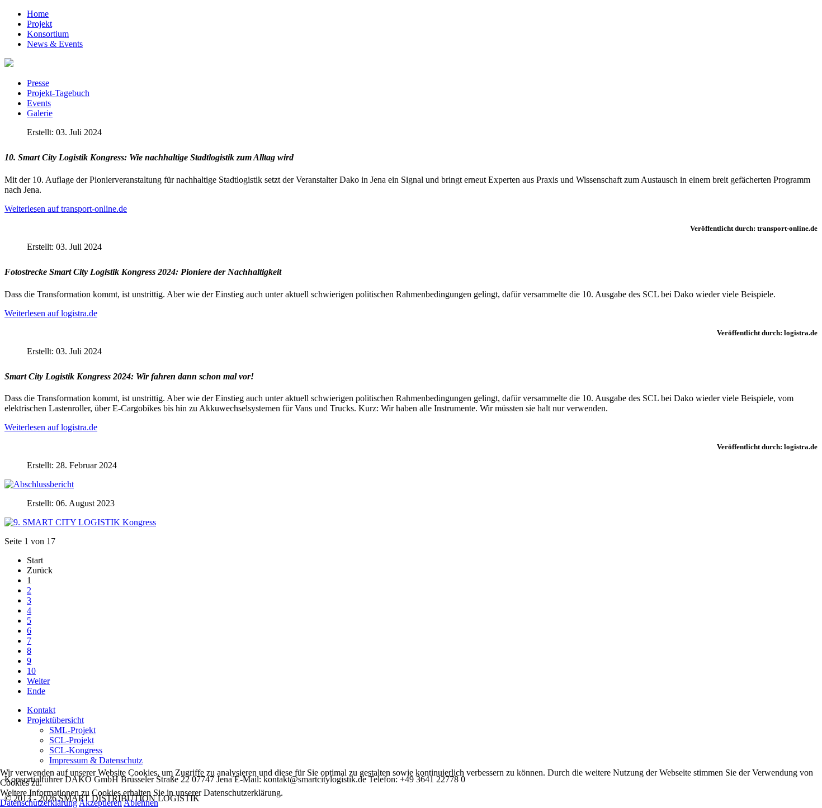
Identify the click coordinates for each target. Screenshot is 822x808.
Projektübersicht (55, 720)
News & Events (55, 44)
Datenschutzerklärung (38, 802)
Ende (36, 691)
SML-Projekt (72, 730)
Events (39, 103)
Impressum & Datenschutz (96, 760)
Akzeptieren (100, 802)
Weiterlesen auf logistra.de (50, 313)
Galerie (40, 113)
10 (31, 671)
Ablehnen (141, 802)
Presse (38, 83)
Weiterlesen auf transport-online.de (65, 208)
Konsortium (48, 34)
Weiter (38, 681)
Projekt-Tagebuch (58, 93)
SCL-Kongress (75, 750)
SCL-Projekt (71, 740)
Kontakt (41, 710)
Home (38, 13)
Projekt (39, 23)
